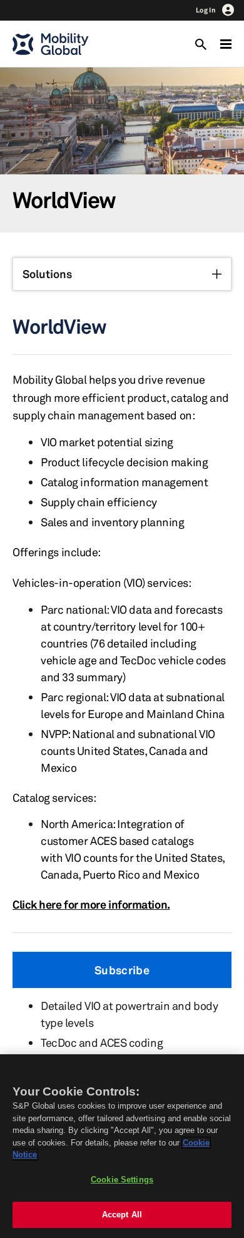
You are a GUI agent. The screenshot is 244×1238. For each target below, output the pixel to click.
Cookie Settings (122, 1179)
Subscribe (122, 970)
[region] (122, 1146)
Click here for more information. (91, 904)
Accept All (122, 1214)
